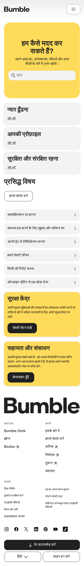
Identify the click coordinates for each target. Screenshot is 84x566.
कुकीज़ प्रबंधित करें (13, 495)
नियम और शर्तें (11, 509)
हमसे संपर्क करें (54, 439)
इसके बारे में (52, 431)
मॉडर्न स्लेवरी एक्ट (53, 496)
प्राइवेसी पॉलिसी (12, 502)
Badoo (9, 447)
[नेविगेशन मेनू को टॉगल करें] (73, 9)
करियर (49, 447)
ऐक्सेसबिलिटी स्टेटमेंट (14, 516)
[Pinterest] (45, 529)
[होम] (17, 9)
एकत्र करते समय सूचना (57, 489)
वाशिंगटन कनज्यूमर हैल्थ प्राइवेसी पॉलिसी (61, 505)
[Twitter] (26, 529)
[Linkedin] (35, 529)
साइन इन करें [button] (61, 556)
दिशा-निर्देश (9, 488)
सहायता (50, 471)
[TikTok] (65, 529)
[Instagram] (6, 529)
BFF (7, 439)
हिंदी (19, 556)
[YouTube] (55, 529)
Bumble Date (15, 431)
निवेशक (50, 455)
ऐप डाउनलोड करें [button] (44, 545)
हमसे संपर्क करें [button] (18, 196)
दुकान (49, 463)
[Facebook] (16, 529)
